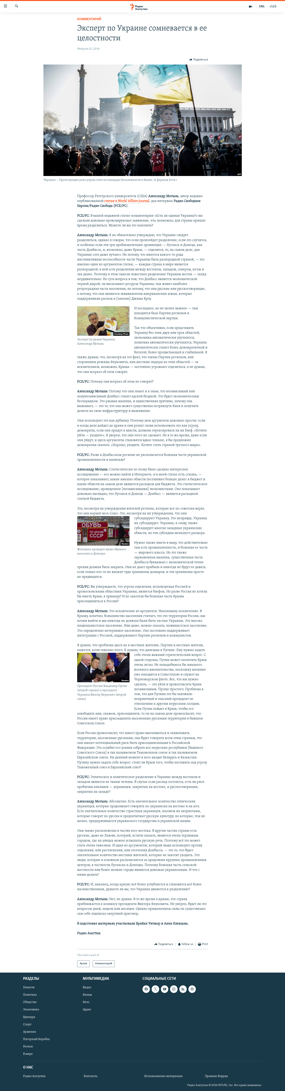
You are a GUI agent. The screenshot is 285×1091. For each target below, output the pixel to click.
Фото (86, 1002)
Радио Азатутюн (34, 1076)
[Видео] (250, 6)
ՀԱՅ (273, 6)
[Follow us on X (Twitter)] (155, 989)
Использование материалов (163, 1076)
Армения (29, 1031)
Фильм (87, 994)
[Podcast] (192, 989)
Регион (28, 1046)
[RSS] (183, 989)
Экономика (31, 1009)
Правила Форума (216, 1076)
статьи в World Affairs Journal (126, 201)
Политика (30, 994)
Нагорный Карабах (36, 1039)
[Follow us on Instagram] (173, 989)
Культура (29, 1017)
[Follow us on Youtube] (164, 989)
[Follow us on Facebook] (146, 989)
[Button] (198, 59)
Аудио (87, 1009)
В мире (28, 1054)
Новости (29, 987)
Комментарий (89, 19)
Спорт (27, 1024)
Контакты (90, 1076)
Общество (30, 1002)
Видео (87, 987)
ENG (261, 6)
